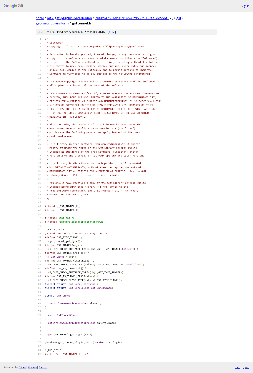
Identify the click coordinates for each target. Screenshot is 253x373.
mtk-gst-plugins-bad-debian (69, 18)
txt (237, 367)
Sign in (245, 6)
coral (40, 18)
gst (178, 18)
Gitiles (22, 367)
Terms (43, 367)
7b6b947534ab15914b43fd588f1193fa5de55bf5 (132, 18)
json (246, 367)
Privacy (32, 367)
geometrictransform (52, 23)
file (112, 32)
